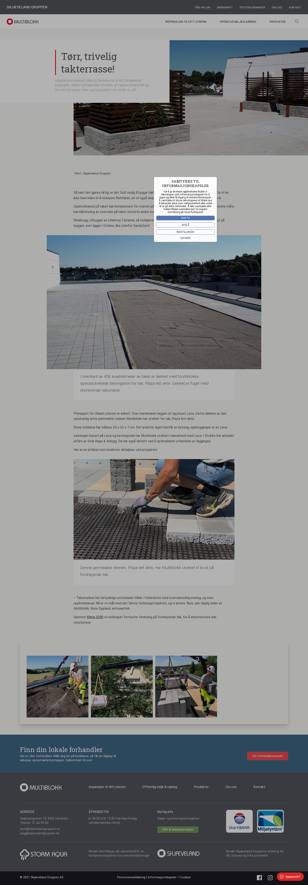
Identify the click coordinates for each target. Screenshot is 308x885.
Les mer (185, 238)
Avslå (185, 224)
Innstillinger (185, 232)
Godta (185, 218)
